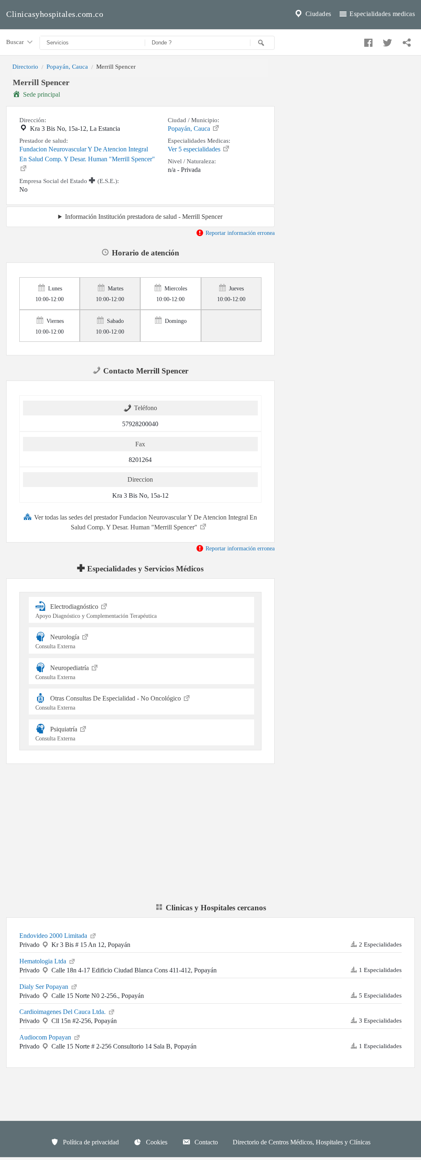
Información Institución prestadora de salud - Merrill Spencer (143, 216)
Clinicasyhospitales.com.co (54, 14)
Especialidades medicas (381, 13)
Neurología (58, 641)
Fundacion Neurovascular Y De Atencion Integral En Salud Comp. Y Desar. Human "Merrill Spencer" (87, 154)
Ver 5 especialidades (195, 149)
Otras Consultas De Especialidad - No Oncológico (109, 703)
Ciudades (317, 13)
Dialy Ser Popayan (44, 986)
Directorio (25, 66)
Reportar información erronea (239, 233)
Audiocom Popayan (46, 1037)
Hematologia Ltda (43, 961)
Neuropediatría (62, 672)
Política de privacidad (90, 1142)
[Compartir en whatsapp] (406, 40)
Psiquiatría (57, 733)
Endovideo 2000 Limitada (54, 935)
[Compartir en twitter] (386, 40)
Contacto (205, 1142)
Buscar (15, 41)
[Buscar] (262, 43)
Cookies (155, 1142)
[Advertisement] (351, 132)
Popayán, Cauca (67, 66)
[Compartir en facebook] (367, 40)
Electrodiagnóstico (96, 611)
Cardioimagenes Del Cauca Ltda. (63, 1011)
